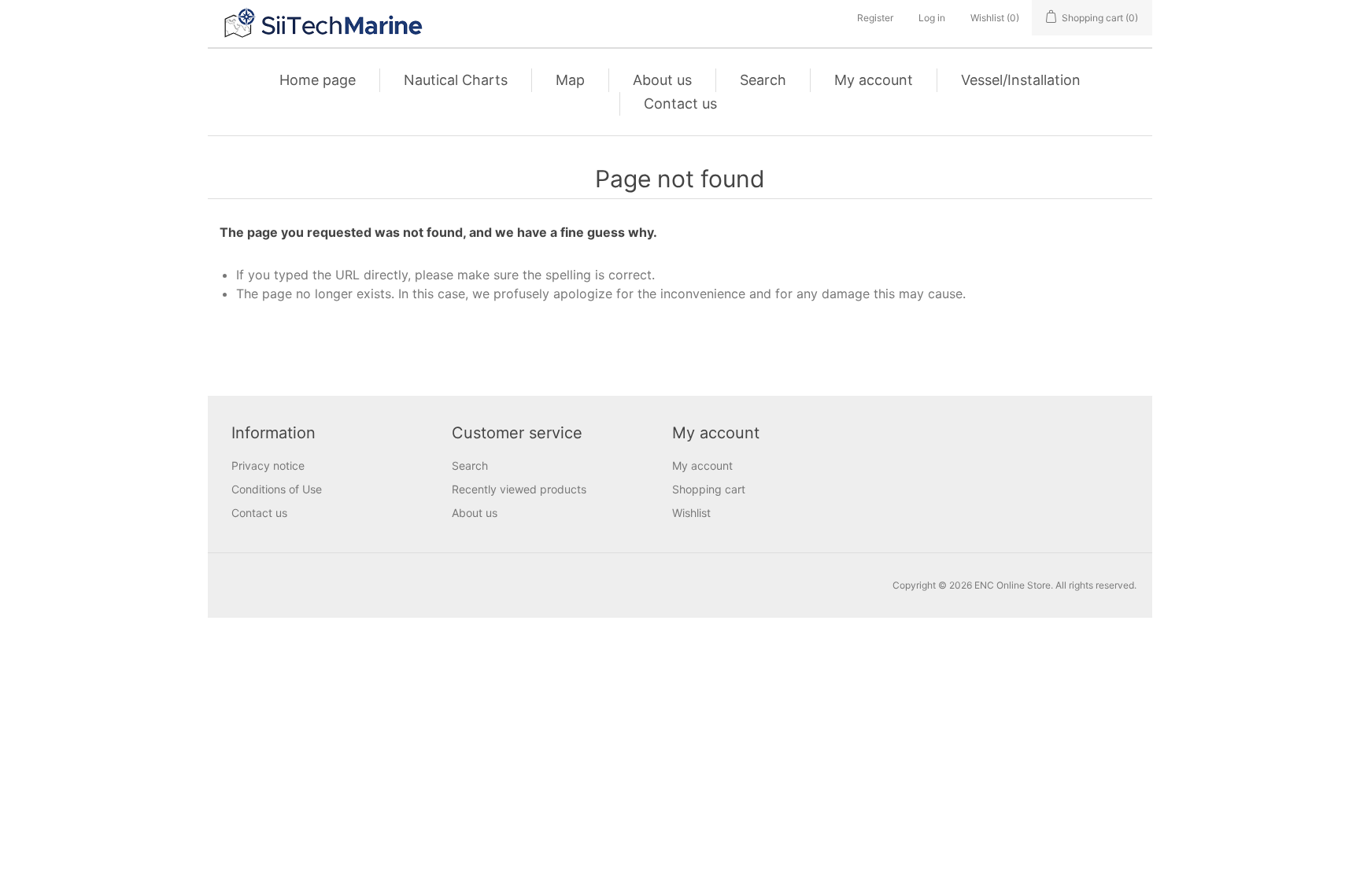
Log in (931, 18)
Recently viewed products (519, 489)
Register (875, 18)
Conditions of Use (276, 489)
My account (873, 80)
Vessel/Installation (1021, 80)
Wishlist (691, 512)
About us (662, 80)
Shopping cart (708, 489)
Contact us (680, 103)
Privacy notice (268, 465)
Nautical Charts (456, 80)
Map (570, 80)
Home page (317, 80)
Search (763, 80)
